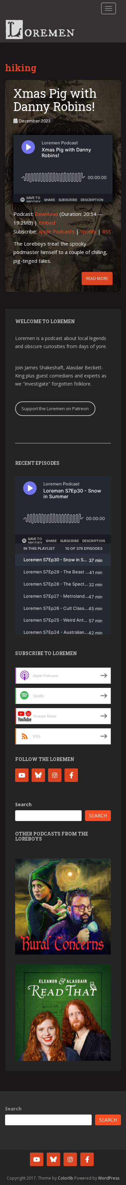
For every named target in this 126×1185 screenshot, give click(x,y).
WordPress (108, 1178)
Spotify (88, 231)
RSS (106, 231)
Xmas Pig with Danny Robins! (55, 100)
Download (46, 213)
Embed (47, 222)
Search (23, 804)
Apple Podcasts (56, 231)
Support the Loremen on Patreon (55, 408)
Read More (97, 278)
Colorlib (65, 1178)
